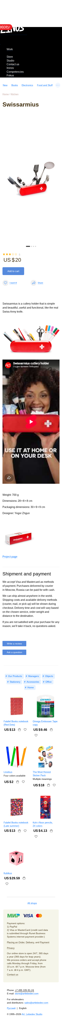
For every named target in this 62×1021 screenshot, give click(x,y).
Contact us (13, 64)
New (5, 85)
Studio (10, 60)
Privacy (11, 948)
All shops (32, 903)
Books (14, 85)
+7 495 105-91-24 (24, 990)
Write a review (14, 643)
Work (10, 49)
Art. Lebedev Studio (32, 1014)
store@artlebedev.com (27, 993)
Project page (9, 556)
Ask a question (14, 652)
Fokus (10, 75)
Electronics (27, 85)
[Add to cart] (19, 729)
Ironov (10, 68)
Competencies (15, 71)
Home (5, 94)
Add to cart (13, 271)
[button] (28, 246)
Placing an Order (15, 942)
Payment (44, 942)
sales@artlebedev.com (36, 1002)
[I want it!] (25, 729)
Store (10, 56)
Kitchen (15, 94)
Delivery (30, 942)
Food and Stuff (45, 85)
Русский (11, 1008)
